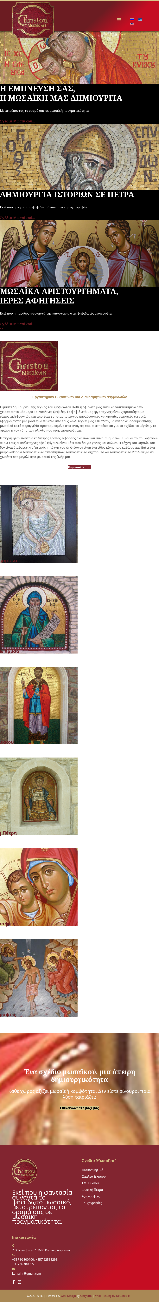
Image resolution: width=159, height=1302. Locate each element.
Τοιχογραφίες (92, 1203)
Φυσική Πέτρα (92, 1190)
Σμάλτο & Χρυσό (94, 1176)
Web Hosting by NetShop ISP (113, 1296)
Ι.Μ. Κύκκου (90, 1183)
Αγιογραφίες (91, 1196)
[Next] (2, 329)
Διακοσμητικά (92, 1170)
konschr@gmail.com (26, 1273)
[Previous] (1, 329)
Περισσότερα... (79, 467)
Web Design (68, 1296)
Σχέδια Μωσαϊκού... (17, 121)
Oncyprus (86, 1296)
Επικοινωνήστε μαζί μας (79, 1108)
